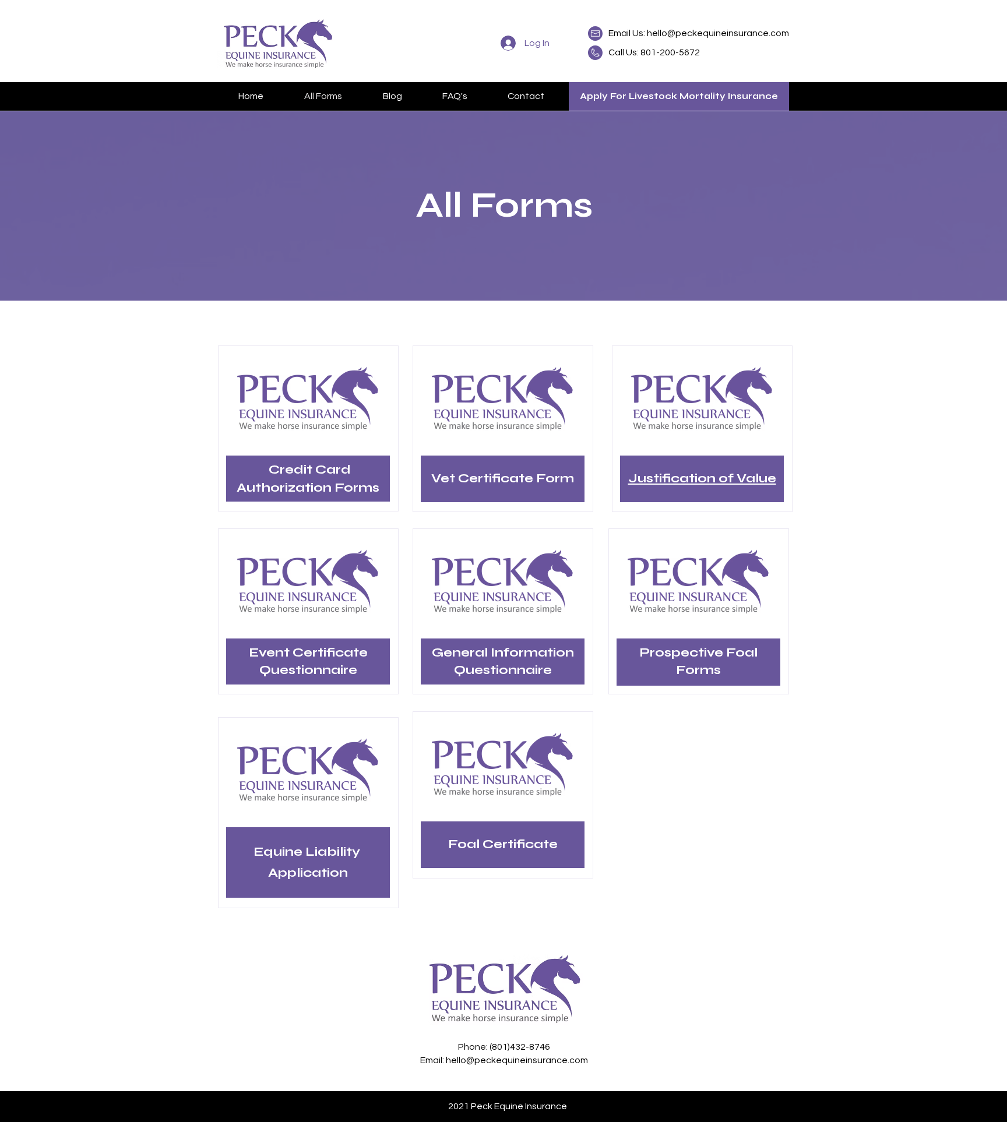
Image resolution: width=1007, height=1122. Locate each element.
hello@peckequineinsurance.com (718, 33)
